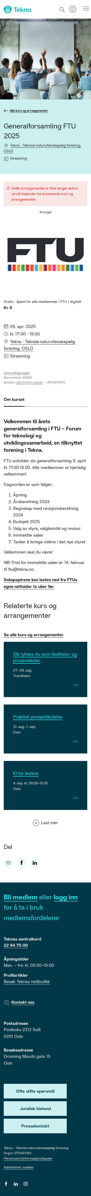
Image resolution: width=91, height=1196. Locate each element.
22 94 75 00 (16, 945)
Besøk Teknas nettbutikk (27, 981)
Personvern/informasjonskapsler (28, 1158)
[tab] (14, 401)
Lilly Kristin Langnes (29, 382)
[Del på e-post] (8, 863)
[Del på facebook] (21, 863)
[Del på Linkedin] (34, 863)
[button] (62, 9)
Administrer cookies (19, 1167)
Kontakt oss (22, 1002)
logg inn (66, 897)
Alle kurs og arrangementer (29, 110)
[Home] (17, 9)
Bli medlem (21, 897)
